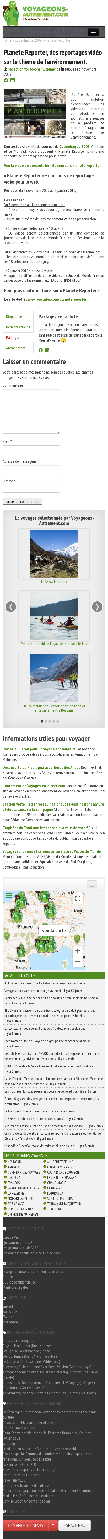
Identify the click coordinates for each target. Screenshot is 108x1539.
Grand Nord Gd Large (24, 1188)
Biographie (14, 316)
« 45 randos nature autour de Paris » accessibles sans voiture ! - (53, 1125)
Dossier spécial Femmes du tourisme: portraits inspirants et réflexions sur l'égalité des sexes (47, 1456)
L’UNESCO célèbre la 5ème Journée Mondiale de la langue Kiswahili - (48, 1069)
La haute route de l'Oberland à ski (54, 581)
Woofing (9, 1443)
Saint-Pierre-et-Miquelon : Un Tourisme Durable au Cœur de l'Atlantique (47, 1435)
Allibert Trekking (60, 1161)
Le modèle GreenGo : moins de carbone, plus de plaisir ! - (49, 1145)
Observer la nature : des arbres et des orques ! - (43, 1118)
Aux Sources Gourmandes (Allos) (27, 1387)
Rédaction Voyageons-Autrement (33, 69)
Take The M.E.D (14, 1480)
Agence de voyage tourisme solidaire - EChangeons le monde (48, 1490)
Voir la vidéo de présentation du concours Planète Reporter (52, 165)
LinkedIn (9, 1306)
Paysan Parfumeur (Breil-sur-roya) (28, 1345)
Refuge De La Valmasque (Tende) (27, 1351)
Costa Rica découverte (63, 1172)
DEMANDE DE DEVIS (25, 1525)
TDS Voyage (16, 1203)
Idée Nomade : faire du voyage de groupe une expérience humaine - (48, 1043)
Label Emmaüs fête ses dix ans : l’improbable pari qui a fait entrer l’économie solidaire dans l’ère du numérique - (53, 1081)
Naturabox (55, 1193)
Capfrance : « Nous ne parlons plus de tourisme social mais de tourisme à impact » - (51, 1000)
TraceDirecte (56, 1209)
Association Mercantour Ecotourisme (30, 1422)
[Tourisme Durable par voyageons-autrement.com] (35, 12)
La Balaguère (56, 1188)
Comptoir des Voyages (24, 1172)
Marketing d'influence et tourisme (28, 1495)
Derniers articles (18, 326)
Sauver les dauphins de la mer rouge (29, 1469)
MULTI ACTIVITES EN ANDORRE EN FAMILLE (54, 643)
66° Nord (14, 1161)
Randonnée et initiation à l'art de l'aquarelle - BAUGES (54, 708)
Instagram (10, 1321)
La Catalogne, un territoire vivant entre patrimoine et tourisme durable (50, 1414)
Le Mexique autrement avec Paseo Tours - (39, 1111)
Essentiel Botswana (61, 1177)
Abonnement (16, 347)
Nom (7, 441)
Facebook (10, 1311)
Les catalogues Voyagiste (25, 1155)
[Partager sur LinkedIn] (12, 80)
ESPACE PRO (74, 1525)
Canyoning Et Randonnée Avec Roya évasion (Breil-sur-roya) (47, 1366)
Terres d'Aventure (21, 1209)
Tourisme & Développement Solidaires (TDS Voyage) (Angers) (49, 1382)
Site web (9, 480)
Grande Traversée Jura (19, 1427)
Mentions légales (16, 1287)
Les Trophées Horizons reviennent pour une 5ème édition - (50, 1091)
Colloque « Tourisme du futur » (26, 1485)
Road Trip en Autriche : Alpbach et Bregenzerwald (39, 1448)
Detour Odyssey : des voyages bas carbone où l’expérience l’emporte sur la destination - (52, 1101)
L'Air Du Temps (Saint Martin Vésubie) (30, 1356)
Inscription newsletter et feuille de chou (33, 1271)
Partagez (13, 337)
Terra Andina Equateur (64, 1203)
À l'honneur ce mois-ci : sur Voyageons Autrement (46, 983)
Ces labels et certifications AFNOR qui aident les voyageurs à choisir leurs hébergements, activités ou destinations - (51, 1056)
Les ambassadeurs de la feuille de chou (32, 1252)
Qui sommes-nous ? (17, 1242)
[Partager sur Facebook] (6, 80)
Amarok (13, 1167)
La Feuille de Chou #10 (19, 1464)
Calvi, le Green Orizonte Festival (26, 1501)
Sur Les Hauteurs (60, 1198)
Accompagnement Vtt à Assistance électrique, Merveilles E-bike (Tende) (50, 1374)
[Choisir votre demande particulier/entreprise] (53, 1525)
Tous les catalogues (18, 1340)
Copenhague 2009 (28, 40)
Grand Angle (56, 1182)
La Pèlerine (16, 1193)
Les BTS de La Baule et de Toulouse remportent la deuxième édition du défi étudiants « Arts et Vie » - (53, 1136)
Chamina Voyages (59, 1167)
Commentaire (13, 385)
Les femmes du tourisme (21, 1474)
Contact (9, 1276)
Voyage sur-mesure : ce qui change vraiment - (43, 990)
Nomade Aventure (21, 1198)
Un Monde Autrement (24, 1214)
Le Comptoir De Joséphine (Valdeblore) (31, 1361)
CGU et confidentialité (19, 1282)
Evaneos (14, 1182)
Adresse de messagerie (21, 461)
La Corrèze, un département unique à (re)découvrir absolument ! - (46, 1031)
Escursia (14, 1177)
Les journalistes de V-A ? (21, 1247)
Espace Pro (11, 1237)
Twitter (8, 1316)
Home (7, 40)
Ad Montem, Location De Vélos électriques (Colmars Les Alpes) (49, 1393)
